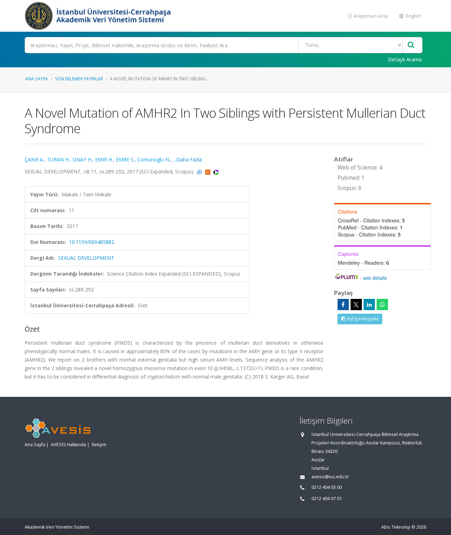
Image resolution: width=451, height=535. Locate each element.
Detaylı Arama (405, 59)
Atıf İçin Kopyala (362, 319)
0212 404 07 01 (326, 499)
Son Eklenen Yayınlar (79, 78)
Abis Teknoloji (395, 527)
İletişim (99, 445)
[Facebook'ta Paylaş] (343, 304)
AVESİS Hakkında (68, 445)
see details (375, 277)
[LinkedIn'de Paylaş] (369, 304)
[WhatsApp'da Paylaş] (382, 304)
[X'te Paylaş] (356, 304)
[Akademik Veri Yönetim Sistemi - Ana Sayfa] (40, 16)
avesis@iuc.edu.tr (330, 477)
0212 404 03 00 (326, 487)
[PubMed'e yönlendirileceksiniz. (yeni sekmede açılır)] (200, 171)
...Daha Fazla (187, 159)
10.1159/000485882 (91, 242)
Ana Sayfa (36, 78)
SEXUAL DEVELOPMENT (86, 257)
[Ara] (411, 45)
